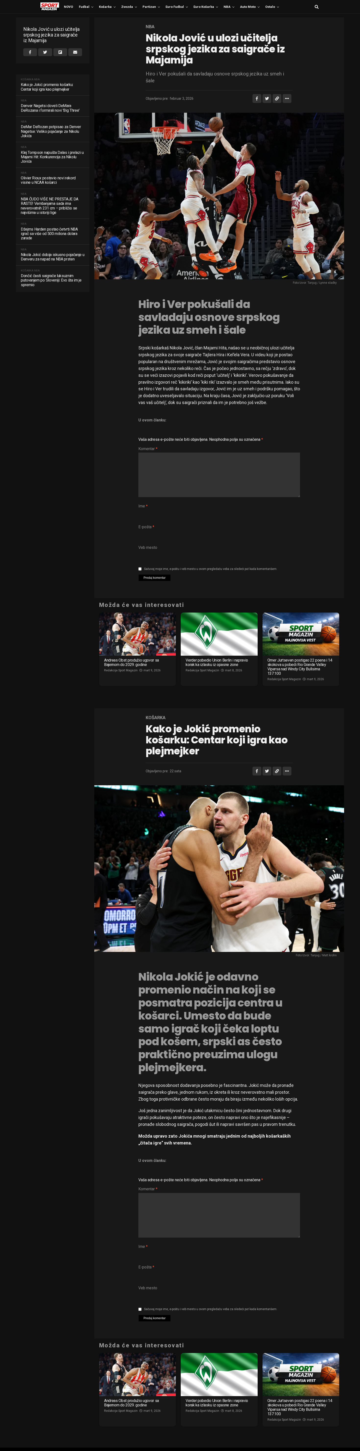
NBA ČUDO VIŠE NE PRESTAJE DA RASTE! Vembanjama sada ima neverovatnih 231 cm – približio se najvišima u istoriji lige (49, 206)
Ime (143, 506)
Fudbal (84, 7)
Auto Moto (248, 7)
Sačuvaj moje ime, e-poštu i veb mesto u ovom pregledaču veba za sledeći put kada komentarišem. (210, 569)
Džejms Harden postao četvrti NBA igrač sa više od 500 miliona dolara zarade (49, 234)
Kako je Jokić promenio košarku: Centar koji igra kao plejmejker (47, 87)
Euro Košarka (203, 7)
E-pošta (146, 527)
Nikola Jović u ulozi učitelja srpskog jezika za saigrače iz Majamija (51, 34)
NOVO (68, 7)
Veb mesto (147, 547)
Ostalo (270, 7)
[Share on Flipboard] (60, 52)
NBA (227, 7)
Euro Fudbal (175, 7)
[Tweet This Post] (45, 52)
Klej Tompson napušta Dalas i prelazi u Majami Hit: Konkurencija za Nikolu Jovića (52, 157)
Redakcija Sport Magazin (121, 670)
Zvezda (127, 7)
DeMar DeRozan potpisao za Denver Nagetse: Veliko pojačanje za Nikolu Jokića (51, 131)
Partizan (149, 7)
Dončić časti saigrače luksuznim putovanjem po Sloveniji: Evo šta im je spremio (51, 280)
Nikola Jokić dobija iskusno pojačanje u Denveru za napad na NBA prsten (52, 257)
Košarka (105, 7)
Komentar (147, 448)
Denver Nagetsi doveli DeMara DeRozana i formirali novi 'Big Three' (50, 108)
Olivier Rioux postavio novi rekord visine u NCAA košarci (48, 180)
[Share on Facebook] (30, 52)
